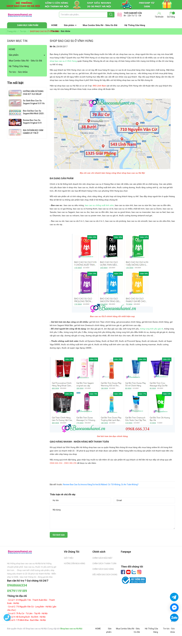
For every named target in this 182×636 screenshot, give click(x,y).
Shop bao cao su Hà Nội (71, 628)
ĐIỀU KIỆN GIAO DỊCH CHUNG (104, 574)
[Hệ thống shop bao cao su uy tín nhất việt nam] (91, 5)
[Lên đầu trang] (174, 626)
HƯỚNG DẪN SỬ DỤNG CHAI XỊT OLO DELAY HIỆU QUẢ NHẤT (33, 94)
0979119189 (17, 591)
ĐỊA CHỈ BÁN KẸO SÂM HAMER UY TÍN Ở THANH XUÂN (33, 133)
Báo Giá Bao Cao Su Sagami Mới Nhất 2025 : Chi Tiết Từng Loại (34, 113)
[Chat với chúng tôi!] (174, 607)
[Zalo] (134, 572)
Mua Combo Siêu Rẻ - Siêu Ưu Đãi (100, 25)
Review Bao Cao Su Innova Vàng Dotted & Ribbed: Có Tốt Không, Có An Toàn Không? (100, 484)
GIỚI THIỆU (68, 558)
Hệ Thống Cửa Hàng (134, 25)
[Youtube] (128, 572)
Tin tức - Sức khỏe (18, 72)
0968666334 (17, 585)
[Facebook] (123, 572)
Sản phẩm (69, 25)
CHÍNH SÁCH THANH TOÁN (104, 563)
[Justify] (111, 14)
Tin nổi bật (15, 83)
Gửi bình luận (59, 535)
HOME (54, 25)
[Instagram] (139, 572)
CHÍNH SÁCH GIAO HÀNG (103, 569)
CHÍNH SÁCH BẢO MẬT (102, 558)
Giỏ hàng (171, 17)
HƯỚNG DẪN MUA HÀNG (74, 563)
